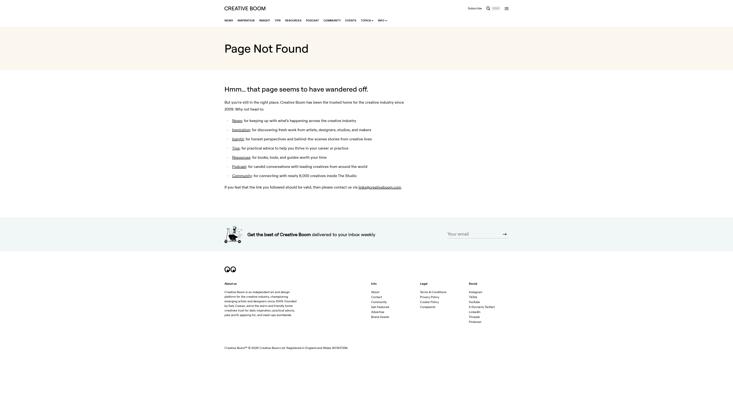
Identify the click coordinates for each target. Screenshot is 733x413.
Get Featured (380, 307)
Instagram (475, 292)
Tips (236, 148)
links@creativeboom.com (379, 187)
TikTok (473, 297)
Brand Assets (380, 317)
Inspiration (241, 130)
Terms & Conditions (433, 292)
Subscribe (475, 8)
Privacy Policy (429, 297)
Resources (241, 157)
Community (242, 175)
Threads (474, 317)
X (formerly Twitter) (482, 307)
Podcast (239, 166)
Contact (376, 297)
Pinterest (475, 322)
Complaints (427, 307)
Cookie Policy (429, 302)
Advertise (377, 312)
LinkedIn (474, 312)
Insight (238, 139)
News (237, 120)
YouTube (474, 302)
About (375, 292)
